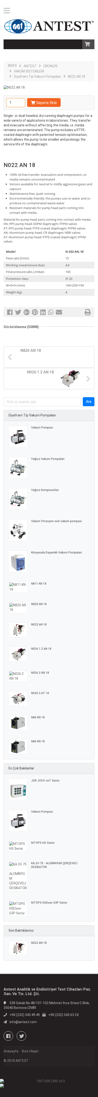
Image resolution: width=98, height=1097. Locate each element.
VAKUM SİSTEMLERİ (29, 71)
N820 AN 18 (39, 604)
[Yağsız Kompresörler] (18, 499)
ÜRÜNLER (50, 66)
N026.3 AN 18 (40, 672)
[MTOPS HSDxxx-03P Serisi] (18, 908)
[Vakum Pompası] (18, 436)
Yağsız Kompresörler (45, 490)
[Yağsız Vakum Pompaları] (18, 468)
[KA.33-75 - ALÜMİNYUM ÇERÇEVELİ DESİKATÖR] (18, 876)
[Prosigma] (49, 1085)
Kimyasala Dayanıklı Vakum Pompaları (56, 552)
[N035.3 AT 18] (18, 698)
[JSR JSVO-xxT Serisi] (18, 789)
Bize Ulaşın (30, 1051)
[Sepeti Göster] (88, 44)
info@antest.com (23, 1022)
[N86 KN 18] (18, 723)
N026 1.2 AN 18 (41, 648)
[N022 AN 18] (18, 630)
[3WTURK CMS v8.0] (49, 1081)
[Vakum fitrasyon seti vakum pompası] (18, 530)
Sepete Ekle (46, 102)
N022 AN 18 (76, 76)
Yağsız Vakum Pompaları (47, 459)
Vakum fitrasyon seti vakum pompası (56, 521)
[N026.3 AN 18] (18, 676)
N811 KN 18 (38, 583)
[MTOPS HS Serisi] (18, 846)
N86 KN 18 (38, 717)
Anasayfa (11, 1051)
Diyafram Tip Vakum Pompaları (37, 76)
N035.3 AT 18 (40, 693)
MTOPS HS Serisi (42, 842)
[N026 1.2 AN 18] (18, 654)
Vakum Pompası (42, 427)
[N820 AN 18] (18, 607)
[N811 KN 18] (18, 587)
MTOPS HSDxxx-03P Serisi (49, 902)
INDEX (12, 65)
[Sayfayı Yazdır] (88, 313)
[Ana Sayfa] (49, 25)
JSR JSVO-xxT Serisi (45, 780)
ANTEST (30, 66)
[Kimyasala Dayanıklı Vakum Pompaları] (18, 561)
